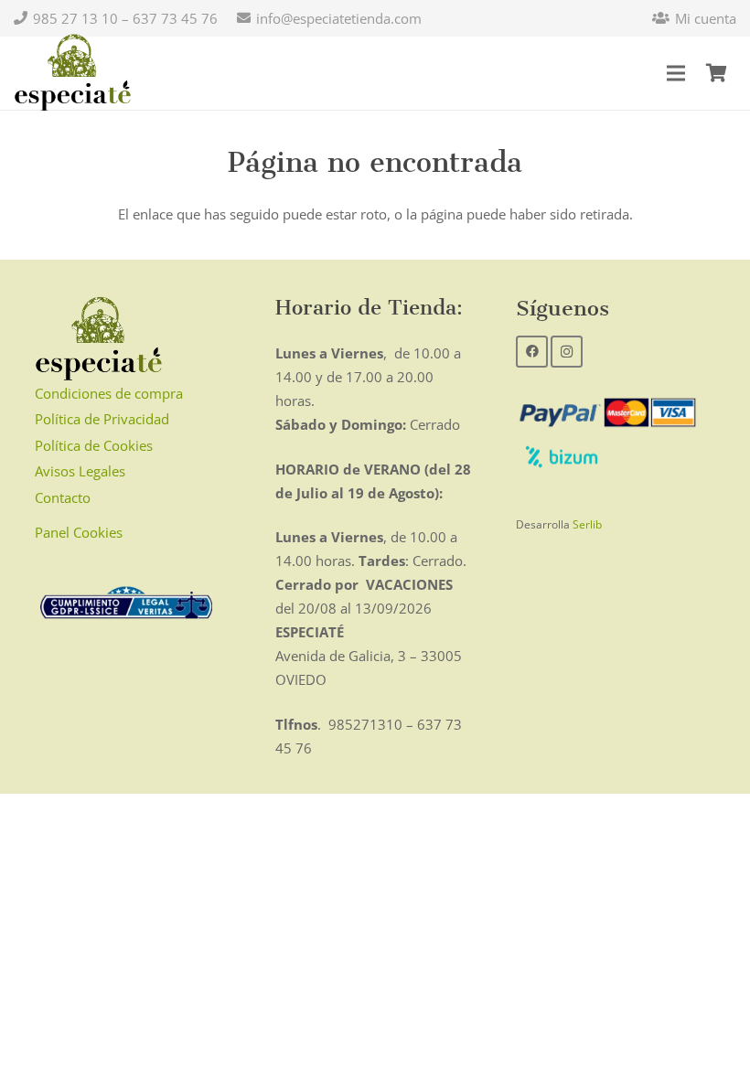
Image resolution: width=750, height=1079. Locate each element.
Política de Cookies (94, 445)
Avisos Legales (80, 471)
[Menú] (676, 73)
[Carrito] (716, 73)
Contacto (63, 497)
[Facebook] (532, 352)
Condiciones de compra (109, 393)
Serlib (587, 524)
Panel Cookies (79, 532)
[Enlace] (73, 73)
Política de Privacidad (102, 419)
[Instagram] (567, 352)
